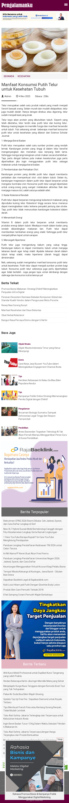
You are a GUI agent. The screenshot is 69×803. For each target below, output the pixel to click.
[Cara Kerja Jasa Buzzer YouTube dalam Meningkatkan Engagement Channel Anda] (9, 362)
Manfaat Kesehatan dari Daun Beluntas (21, 310)
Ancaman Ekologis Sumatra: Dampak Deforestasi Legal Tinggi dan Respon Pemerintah (37, 415)
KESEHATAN (24, 76)
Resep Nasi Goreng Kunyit (14, 305)
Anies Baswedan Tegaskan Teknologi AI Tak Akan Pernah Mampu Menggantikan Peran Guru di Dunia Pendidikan (42, 434)
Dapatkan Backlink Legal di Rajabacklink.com (25, 579)
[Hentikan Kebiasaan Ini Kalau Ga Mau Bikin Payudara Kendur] (9, 380)
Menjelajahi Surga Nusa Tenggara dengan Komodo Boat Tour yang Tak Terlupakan (34, 688)
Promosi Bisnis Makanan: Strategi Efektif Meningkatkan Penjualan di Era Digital (29, 290)
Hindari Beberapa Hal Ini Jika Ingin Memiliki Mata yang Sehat (33, 681)
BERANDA (9, 76)
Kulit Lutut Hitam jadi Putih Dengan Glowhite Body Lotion (31, 584)
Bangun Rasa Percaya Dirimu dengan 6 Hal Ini (24, 320)
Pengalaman (24, 409)
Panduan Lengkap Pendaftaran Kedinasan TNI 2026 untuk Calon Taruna (32, 547)
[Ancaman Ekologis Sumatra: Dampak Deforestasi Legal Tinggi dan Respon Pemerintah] (9, 411)
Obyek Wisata (24, 344)
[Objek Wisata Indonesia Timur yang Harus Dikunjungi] (9, 347)
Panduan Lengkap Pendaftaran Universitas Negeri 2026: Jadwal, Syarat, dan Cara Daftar (31, 560)
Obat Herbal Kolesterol (12, 315)
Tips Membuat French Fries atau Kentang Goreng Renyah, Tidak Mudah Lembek (32, 709)
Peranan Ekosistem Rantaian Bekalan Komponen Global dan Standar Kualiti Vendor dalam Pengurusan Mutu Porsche (31, 299)
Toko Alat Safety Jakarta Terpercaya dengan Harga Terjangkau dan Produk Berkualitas (29, 733)
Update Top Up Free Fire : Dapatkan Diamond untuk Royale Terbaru (32, 701)
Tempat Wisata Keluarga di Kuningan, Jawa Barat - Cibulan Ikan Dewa (32, 573)
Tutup (59, 739)
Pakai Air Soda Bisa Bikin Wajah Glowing (23, 694)
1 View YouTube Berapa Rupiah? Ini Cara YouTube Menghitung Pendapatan (28, 539)
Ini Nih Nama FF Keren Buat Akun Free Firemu (26, 553)
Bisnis (21, 360)
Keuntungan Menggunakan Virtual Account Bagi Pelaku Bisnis (34, 566)
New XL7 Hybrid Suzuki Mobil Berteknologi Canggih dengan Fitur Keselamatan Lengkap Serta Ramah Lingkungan (33, 530)
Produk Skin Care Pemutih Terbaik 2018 (23, 589)
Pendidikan (23, 428)
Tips (20, 376)
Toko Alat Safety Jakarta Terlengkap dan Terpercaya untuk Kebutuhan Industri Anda (33, 717)
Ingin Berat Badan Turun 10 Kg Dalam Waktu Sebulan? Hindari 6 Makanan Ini (34, 725)
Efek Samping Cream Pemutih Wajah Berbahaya (27, 594)
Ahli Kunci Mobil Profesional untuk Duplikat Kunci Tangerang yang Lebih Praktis (33, 674)
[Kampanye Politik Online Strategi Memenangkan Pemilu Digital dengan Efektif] (9, 395)
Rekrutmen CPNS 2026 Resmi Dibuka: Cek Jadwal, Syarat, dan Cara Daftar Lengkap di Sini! (32, 522)
